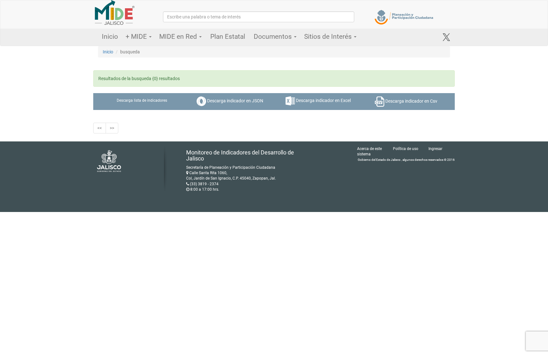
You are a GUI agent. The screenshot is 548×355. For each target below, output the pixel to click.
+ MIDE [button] (137, 36)
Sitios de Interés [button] (328, 36)
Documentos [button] (273, 36)
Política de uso (405, 149)
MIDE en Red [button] (179, 36)
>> (112, 128)
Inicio (110, 36)
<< (99, 128)
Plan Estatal (227, 36)
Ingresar (435, 149)
